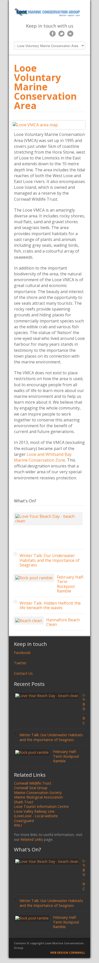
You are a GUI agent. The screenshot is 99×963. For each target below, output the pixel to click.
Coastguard (24, 820)
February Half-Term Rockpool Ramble (71, 584)
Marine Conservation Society (38, 792)
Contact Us (23, 673)
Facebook (22, 652)
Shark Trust (23, 802)
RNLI (18, 825)
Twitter (20, 663)
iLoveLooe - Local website (36, 815)
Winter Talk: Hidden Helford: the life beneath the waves (50, 605)
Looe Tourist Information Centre (41, 806)
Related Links (32, 839)
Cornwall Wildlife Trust (32, 783)
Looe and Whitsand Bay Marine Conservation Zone (43, 457)
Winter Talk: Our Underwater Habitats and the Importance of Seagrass (49, 560)
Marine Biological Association (38, 797)
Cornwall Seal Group (30, 787)
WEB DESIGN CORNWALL (67, 952)
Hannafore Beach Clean (63, 622)
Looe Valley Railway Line (34, 811)
